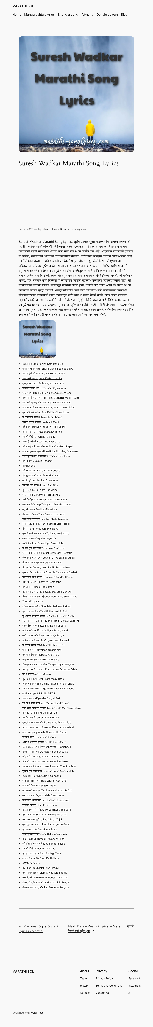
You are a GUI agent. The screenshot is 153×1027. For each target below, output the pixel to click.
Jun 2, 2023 (26, 229)
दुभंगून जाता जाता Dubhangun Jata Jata (43, 383)
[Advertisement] (76, 198)
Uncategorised (79, 229)
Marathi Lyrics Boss (54, 229)
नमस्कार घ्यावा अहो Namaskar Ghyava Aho (44, 388)
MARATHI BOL (23, 6)
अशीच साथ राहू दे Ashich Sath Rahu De (42, 364)
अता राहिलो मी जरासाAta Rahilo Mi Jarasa (43, 373)
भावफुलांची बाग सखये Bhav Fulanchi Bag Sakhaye (47, 368)
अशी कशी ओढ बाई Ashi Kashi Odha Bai (42, 378)
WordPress (36, 1012)
